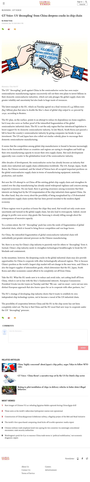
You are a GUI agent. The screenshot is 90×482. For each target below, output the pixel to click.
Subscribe (82, 4)
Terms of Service (28, 473)
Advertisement (51, 470)
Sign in (79, 2)
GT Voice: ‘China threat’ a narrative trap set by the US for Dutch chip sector (51, 375)
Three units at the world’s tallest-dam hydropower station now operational (34, 411)
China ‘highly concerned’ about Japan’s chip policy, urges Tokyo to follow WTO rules (53, 365)
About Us (25, 467)
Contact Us (26, 470)
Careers (48, 467)
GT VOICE (16, 10)
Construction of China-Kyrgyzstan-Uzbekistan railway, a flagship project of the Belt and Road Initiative (45, 417)
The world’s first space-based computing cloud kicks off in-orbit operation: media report (39, 422)
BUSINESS (6, 10)
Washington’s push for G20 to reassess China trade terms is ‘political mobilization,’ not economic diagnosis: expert (43, 436)
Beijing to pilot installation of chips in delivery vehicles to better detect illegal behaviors (52, 388)
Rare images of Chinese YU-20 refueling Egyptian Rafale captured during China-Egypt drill (40, 405)
